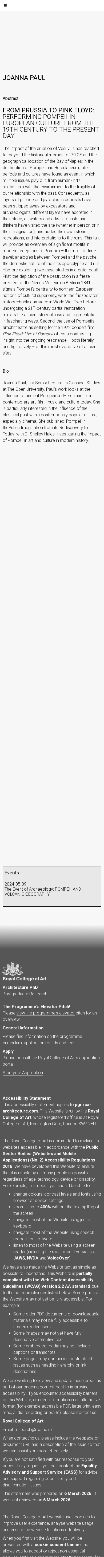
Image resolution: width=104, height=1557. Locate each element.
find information (31, 1036)
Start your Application (23, 1072)
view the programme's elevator (46, 1013)
